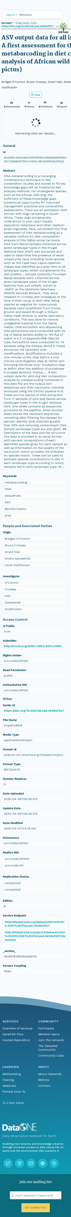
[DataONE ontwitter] (8, 1163)
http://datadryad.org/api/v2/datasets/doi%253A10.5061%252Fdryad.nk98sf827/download (35, 936)
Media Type (11, 734)
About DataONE (50, 1074)
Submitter (10, 640)
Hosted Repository (16, 1040)
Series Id (9, 705)
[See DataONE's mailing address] (54, 1163)
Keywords (10, 476)
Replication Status (16, 876)
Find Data (15, 1103)
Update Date (12, 808)
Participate (46, 1028)
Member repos (48, 1034)
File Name (10, 720)
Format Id (9, 749)
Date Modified (13, 823)
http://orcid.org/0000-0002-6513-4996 (33, 646)
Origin (7, 532)
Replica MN (11, 852)
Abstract (9, 170)
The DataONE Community (48, 1047)
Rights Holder (12, 655)
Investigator (11, 576)
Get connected (35, 1207)
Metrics (43, 1080)
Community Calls (51, 1055)
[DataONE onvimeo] (19, 1163)
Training (8, 1080)
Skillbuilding (11, 1074)
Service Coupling (14, 965)
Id (4, 152)
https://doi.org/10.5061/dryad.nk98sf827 (28, 26)
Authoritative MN (15, 685)
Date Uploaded (13, 793)
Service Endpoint (14, 915)
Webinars (9, 1086)
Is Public (9, 626)
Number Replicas (15, 779)
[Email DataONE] (31, 1163)
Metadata (25, 14)
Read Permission (14, 670)
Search (10, 14)
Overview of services (17, 1028)
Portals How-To (13, 1091)
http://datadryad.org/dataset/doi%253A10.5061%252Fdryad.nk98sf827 (34, 923)
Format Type (11, 764)
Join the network (51, 1040)
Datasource (11, 837)
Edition (7, 901)
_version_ (9, 951)
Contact (44, 1086)
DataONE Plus (12, 1034)
